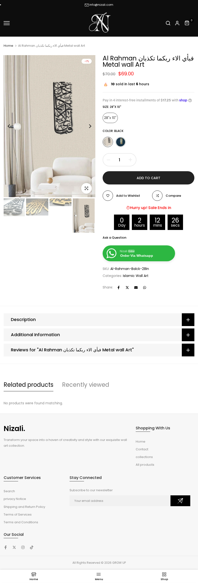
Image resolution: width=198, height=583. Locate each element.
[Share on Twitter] (127, 287)
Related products (28, 385)
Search (9, 491)
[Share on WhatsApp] (145, 287)
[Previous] (12, 126)
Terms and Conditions (21, 522)
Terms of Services (18, 514)
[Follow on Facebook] (5, 547)
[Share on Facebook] (118, 287)
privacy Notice (15, 499)
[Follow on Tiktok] (32, 547)
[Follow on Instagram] (23, 547)
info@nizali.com (101, 5)
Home (8, 46)
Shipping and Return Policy (24, 506)
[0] (187, 23)
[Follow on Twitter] (14, 547)
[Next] (86, 126)
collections (144, 457)
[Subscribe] (180, 500)
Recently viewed (85, 385)
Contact (142, 449)
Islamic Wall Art (135, 275)
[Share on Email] (136, 287)
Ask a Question (114, 237)
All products (145, 464)
